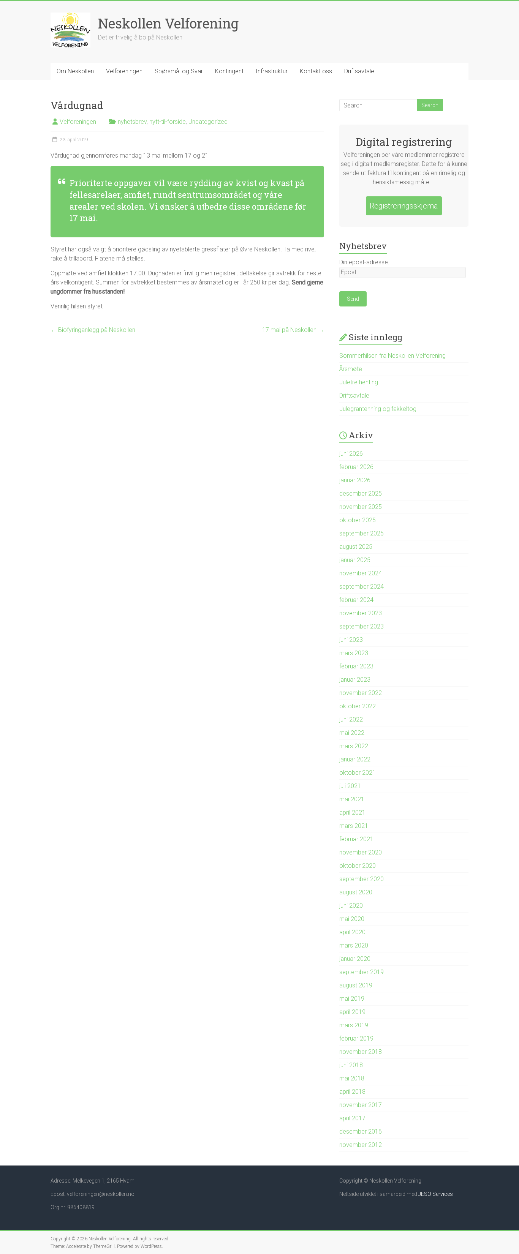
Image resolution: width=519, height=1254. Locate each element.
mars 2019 (353, 1025)
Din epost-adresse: (364, 262)
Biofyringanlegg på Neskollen (93, 329)
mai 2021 (351, 799)
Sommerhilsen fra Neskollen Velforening (392, 355)
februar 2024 (356, 599)
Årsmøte (350, 369)
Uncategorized (208, 121)
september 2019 (361, 972)
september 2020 (361, 879)
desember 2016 (360, 1131)
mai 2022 (351, 732)
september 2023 (361, 626)
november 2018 (360, 1051)
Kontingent (229, 71)
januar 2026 (354, 480)
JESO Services (435, 1194)
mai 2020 (351, 918)
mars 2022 (353, 746)
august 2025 (355, 546)
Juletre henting (358, 382)
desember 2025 (360, 493)
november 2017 (360, 1105)
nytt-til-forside (167, 121)
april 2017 (352, 1118)
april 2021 (352, 812)
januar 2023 (354, 679)
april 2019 (352, 1012)
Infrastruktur (272, 71)
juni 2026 (351, 453)
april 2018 (352, 1091)
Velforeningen (124, 71)
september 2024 (361, 586)
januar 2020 (354, 958)
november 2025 (360, 506)
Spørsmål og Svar (179, 71)
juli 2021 (350, 786)
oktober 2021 (357, 772)
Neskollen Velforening (168, 23)
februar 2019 (356, 1038)
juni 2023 (351, 639)
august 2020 (355, 892)
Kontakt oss (316, 71)
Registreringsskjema (404, 205)
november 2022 (360, 692)
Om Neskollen (75, 71)
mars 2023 (353, 653)
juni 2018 (351, 1065)
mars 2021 (353, 825)
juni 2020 (351, 905)
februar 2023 (356, 666)
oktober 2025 (357, 520)
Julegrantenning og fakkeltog (377, 408)
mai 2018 (351, 1078)
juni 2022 (351, 719)
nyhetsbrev (132, 121)
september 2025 (361, 533)
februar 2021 (356, 839)
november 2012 (360, 1144)
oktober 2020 (357, 865)
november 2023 (360, 613)
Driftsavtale (359, 71)
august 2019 (355, 985)
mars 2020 (353, 945)
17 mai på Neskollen (293, 329)
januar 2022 (354, 759)
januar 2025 (354, 560)
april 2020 (352, 932)
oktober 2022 (357, 706)
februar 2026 (356, 467)
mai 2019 (351, 998)
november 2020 (360, 852)
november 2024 (360, 573)
